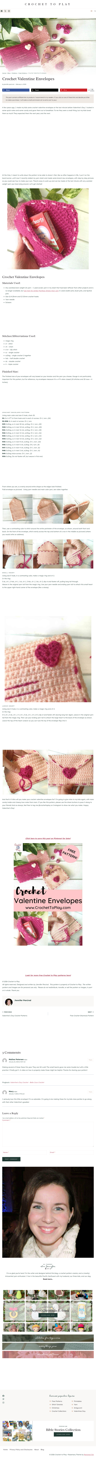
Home (4, 73)
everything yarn (48, 1346)
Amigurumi (78, 1408)
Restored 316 (89, 1455)
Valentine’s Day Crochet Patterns (14, 1014)
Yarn (75, 1404)
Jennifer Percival (9, 84)
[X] (5, 11)
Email (52, 1152)
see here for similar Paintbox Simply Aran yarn (41, 291)
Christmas (55, 1408)
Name (6, 1152)
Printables (78, 1401)
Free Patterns (22, 73)
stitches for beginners (48, 1338)
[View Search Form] (95, 11)
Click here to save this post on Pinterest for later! (48, 838)
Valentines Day (79, 1411)
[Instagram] (8, 11)
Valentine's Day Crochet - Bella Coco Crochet (27, 1082)
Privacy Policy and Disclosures (21, 1450)
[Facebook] (1, 11)
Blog (9, 73)
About (36, 1450)
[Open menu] (91, 11)
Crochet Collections (59, 1411)
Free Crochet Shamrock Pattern (82, 1014)
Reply (90, 1060)
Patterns (14, 73)
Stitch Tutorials (57, 1404)
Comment (6, 1120)
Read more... (48, 1279)
